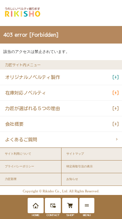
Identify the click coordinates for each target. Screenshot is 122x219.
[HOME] (36, 205)
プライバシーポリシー (19, 166)
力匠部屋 (11, 179)
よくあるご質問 (21, 139)
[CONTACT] (53, 205)
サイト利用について (18, 153)
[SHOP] (70, 205)
